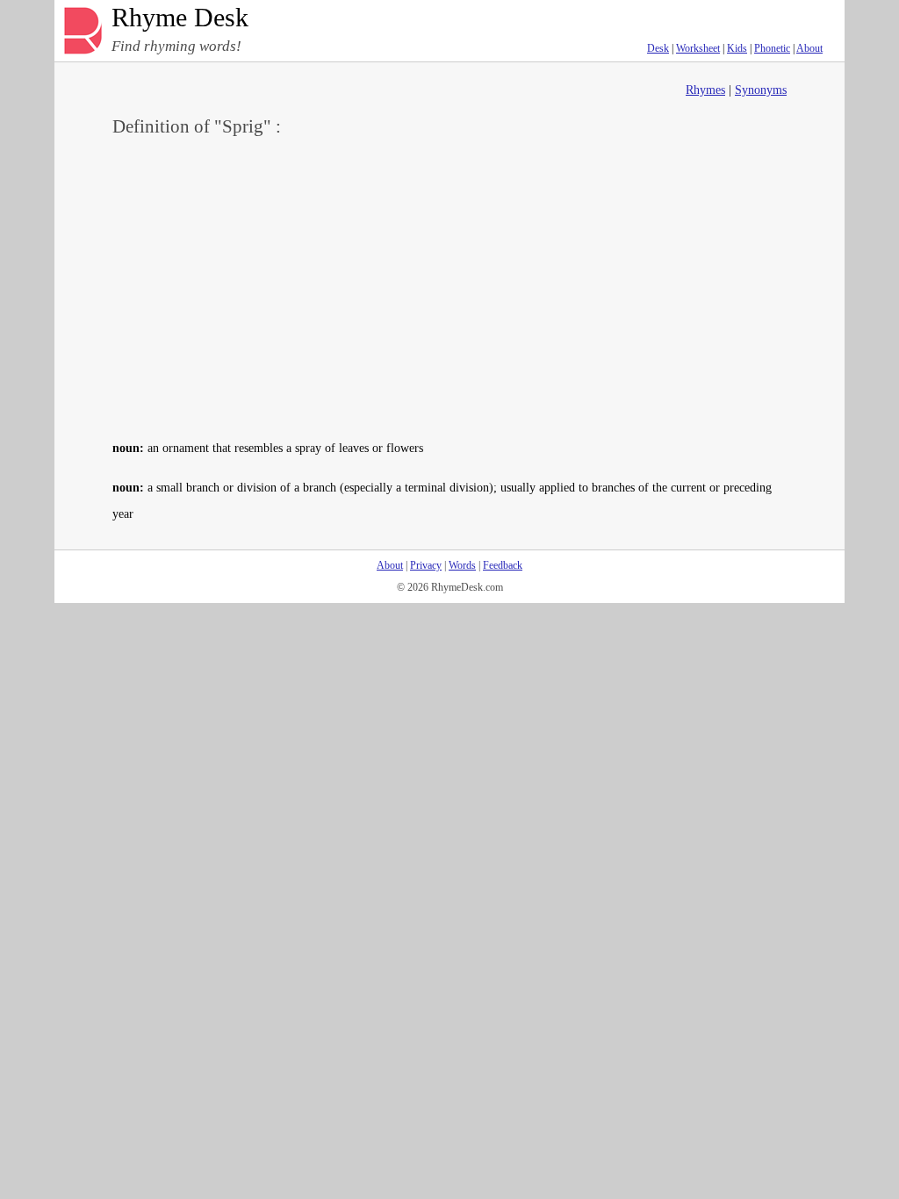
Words (462, 565)
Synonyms (761, 90)
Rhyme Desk (179, 18)
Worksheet (698, 48)
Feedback (502, 565)
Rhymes (705, 90)
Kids (737, 48)
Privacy (426, 565)
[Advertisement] (449, 286)
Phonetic (772, 48)
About (809, 48)
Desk (658, 48)
